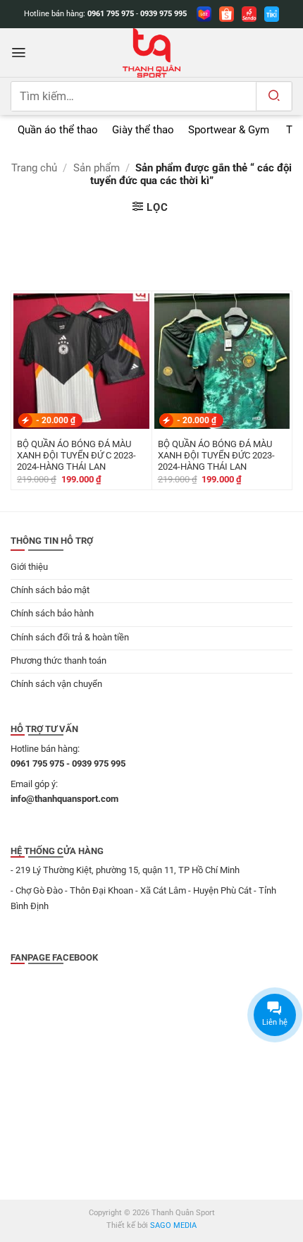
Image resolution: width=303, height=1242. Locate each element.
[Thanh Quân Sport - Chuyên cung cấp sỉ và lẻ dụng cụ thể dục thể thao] (151, 53)
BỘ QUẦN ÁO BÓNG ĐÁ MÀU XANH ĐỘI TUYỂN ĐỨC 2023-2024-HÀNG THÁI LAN (216, 456)
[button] (19, 52)
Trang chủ (34, 168)
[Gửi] (274, 96)
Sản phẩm (96, 168)
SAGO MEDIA (173, 1225)
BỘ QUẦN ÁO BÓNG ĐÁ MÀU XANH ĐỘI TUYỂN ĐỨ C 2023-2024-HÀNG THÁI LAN (76, 456)
